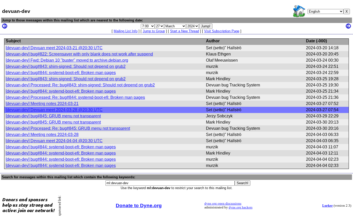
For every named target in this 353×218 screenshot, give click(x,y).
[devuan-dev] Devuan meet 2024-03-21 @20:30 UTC (54, 48)
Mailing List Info (125, 31)
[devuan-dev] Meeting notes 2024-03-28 (42, 134)
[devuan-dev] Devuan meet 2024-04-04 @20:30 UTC (54, 141)
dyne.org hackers (240, 207)
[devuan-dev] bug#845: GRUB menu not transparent (53, 116)
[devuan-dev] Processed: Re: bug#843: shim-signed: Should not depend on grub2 (80, 85)
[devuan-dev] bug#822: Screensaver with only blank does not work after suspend (79, 54)
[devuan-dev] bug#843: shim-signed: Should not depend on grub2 (66, 66)
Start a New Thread (184, 31)
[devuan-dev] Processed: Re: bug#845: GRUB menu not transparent (68, 128)
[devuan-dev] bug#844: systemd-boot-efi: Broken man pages (61, 72)
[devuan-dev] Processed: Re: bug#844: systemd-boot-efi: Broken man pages (75, 97)
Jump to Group (154, 31)
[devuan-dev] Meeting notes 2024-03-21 (42, 103)
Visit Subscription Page (221, 31)
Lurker (327, 205)
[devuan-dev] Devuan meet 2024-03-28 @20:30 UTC (54, 110)
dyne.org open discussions (222, 203)
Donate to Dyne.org (139, 205)
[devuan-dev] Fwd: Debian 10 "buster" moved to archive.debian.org (67, 60)
